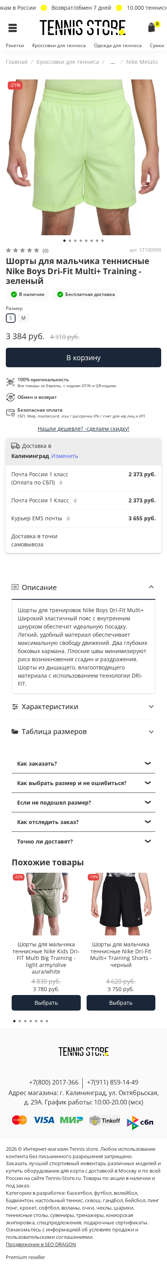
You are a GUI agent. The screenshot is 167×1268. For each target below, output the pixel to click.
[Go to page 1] (14, 1021)
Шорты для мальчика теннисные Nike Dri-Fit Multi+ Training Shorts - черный (121, 955)
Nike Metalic (142, 61)
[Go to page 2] (20, 1021)
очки (88, 1208)
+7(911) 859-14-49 (112, 1082)
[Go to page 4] (31, 1021)
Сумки (157, 45)
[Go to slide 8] (102, 241)
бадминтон (19, 1200)
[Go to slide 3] (75, 241)
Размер (14, 309)
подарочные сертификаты (115, 1222)
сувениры (62, 1215)
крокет (28, 1208)
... (112, 62)
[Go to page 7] (47, 1021)
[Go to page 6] (41, 1021)
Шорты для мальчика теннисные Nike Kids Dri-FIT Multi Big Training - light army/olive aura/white (46, 958)
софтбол (49, 1208)
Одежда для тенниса (118, 45)
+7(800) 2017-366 (53, 1082)
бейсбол (135, 1200)
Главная (17, 61)
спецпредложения (59, 1222)
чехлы (103, 1208)
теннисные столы (27, 1215)
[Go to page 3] (25, 1021)
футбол (102, 1193)
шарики (123, 1208)
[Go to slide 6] (91, 241)
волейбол (125, 1193)
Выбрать (46, 1002)
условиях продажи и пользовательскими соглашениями (72, 1233)
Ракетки (15, 45)
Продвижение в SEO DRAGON (41, 1244)
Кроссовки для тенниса (59, 45)
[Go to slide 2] (70, 241)
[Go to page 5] (36, 1021)
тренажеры (90, 1215)
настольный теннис (59, 1200)
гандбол (113, 1200)
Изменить (64, 456)
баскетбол (79, 1193)
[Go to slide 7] (97, 241)
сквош (93, 1200)
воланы (70, 1208)
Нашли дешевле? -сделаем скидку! (83, 428)
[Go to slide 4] (81, 241)
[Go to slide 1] (64, 241)
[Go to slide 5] (86, 241)
